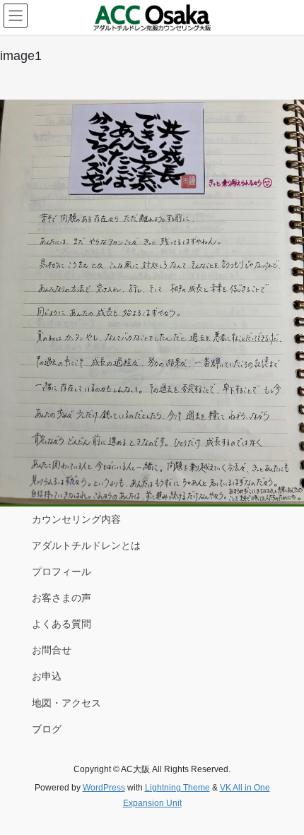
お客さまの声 (61, 597)
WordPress (104, 788)
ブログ (47, 729)
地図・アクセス (66, 703)
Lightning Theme (177, 788)
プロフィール (61, 571)
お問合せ (51, 650)
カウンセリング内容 (76, 519)
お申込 (47, 676)
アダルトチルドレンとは (86, 545)
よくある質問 (61, 623)
